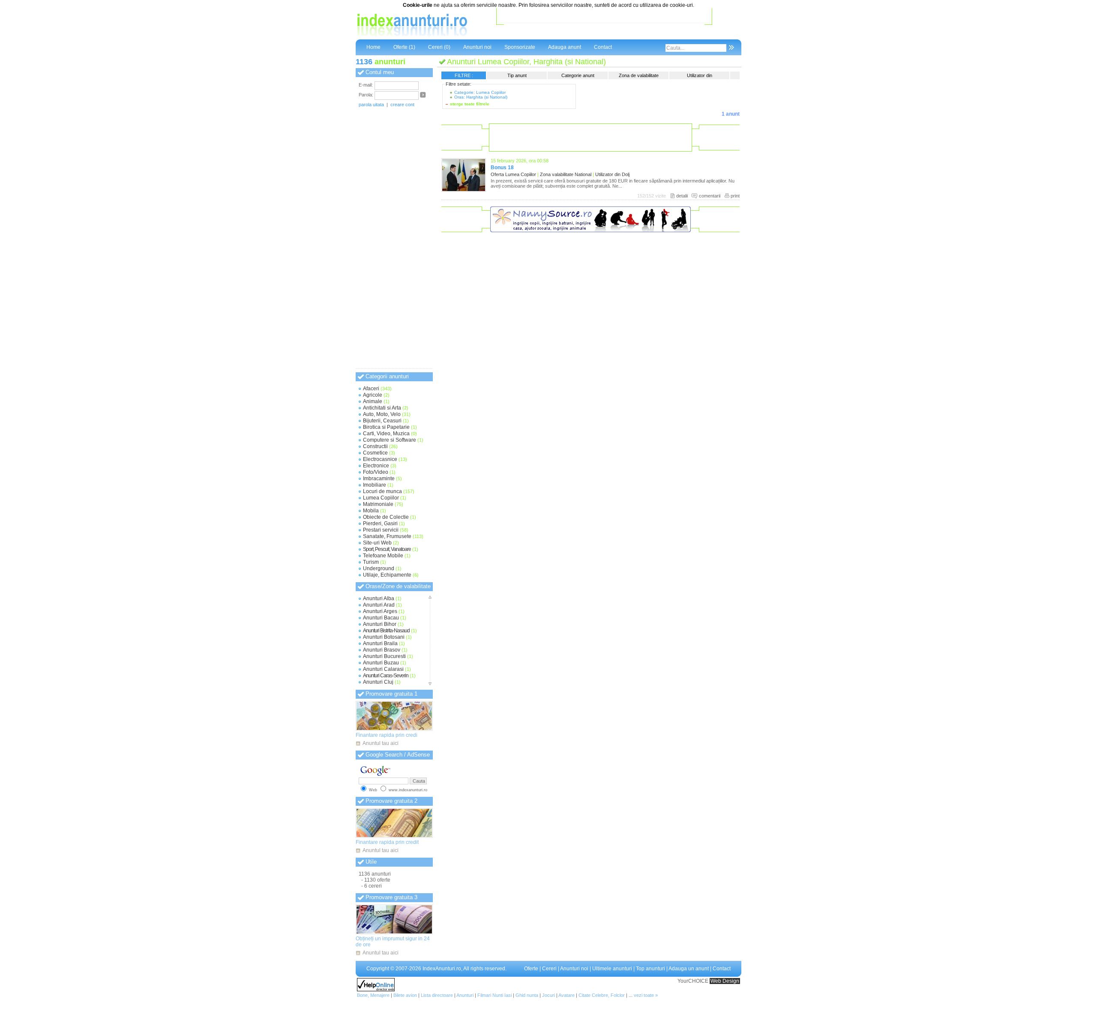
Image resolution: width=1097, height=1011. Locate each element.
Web (373, 790)
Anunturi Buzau (381, 663)
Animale (372, 401)
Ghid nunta (527, 995)
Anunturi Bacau (381, 618)
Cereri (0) (439, 47)
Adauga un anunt (688, 969)
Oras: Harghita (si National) (480, 97)
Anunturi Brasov (381, 650)
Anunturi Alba (378, 598)
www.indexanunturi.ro (408, 790)
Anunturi (465, 995)
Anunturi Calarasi (383, 669)
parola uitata (371, 104)
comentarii (709, 195)
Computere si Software (389, 440)
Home (373, 47)
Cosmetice (375, 453)
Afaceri (371, 389)
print (735, 195)
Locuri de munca (382, 491)
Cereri (549, 969)
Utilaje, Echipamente (387, 575)
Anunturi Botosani (384, 637)
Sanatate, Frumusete (387, 536)
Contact (603, 47)
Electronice (376, 466)
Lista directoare (437, 995)
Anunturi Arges (380, 611)
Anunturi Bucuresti (384, 656)
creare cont (402, 104)
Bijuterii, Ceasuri (382, 421)
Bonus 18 (502, 167)
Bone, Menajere (373, 995)
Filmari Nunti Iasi (494, 995)
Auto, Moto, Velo (382, 414)
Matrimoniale (378, 504)
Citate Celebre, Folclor (601, 995)
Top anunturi (650, 969)
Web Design (724, 981)
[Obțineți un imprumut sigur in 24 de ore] (394, 919)
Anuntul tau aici (381, 743)
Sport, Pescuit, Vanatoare (387, 549)
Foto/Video (375, 472)
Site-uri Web (377, 543)
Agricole (372, 395)
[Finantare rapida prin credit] (394, 823)
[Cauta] (731, 48)
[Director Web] (376, 990)
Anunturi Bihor (379, 624)
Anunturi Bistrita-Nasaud (386, 631)
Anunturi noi (477, 47)
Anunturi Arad (379, 605)
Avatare (566, 995)
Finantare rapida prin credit (387, 842)
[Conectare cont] (423, 96)
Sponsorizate (519, 47)
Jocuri (548, 995)
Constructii (375, 446)
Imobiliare (374, 485)
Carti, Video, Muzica (386, 434)
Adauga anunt (564, 47)
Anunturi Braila (380, 643)
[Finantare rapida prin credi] (394, 716)
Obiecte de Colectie (386, 517)
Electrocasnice (380, 459)
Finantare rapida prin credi (386, 735)
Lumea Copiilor (381, 498)
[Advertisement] (604, 25)
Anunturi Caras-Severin (385, 676)
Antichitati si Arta (382, 408)
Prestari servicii (381, 530)
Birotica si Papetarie (386, 427)
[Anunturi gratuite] (411, 36)
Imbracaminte (379, 479)
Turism (371, 562)
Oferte (531, 969)
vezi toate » (646, 995)
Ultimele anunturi (612, 969)
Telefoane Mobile (383, 556)
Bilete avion (405, 995)
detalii (682, 195)
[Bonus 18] (463, 190)
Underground (378, 568)
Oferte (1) (404, 47)
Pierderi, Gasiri (380, 523)
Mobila (371, 511)
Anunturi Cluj (378, 682)
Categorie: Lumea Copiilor (480, 92)
